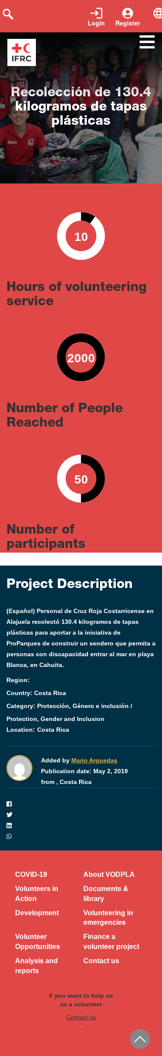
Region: (18, 680)
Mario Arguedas (94, 760)
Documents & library (105, 893)
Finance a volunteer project (111, 941)
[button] (81, 804)
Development (37, 913)
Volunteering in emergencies (108, 917)
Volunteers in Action (36, 893)
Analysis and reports (36, 965)
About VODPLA (109, 874)
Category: (20, 705)
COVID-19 (31, 874)
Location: (20, 729)
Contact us (101, 960)
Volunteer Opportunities (37, 941)
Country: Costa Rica (36, 692)
